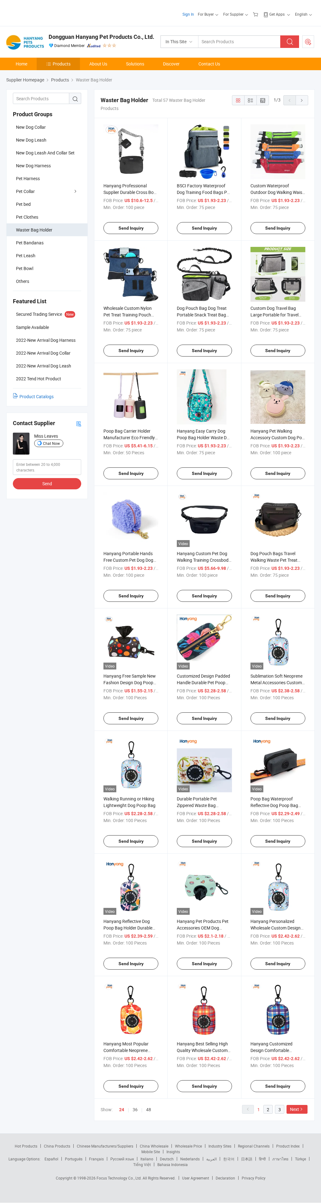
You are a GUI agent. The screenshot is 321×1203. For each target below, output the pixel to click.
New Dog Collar (31, 127)
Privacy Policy (254, 1177)
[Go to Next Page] (302, 100)
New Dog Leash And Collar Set (45, 153)
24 (121, 1109)
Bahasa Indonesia (172, 1164)
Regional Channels (254, 1145)
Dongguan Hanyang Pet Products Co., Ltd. (101, 37)
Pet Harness (28, 178)
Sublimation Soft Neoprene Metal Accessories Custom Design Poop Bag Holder (276, 682)
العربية (211, 1158)
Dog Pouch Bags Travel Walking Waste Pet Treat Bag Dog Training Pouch (273, 560)
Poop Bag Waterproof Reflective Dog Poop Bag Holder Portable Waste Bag (276, 805)
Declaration (225, 1177)
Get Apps (277, 14)
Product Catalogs (36, 396)
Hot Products (26, 1145)
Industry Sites (219, 1145)
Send (47, 484)
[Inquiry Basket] (256, 14)
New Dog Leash (31, 140)
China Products (57, 1145)
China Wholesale (154, 1145)
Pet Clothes (27, 217)
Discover (171, 64)
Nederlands (190, 1158)
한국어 (228, 1158)
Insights (173, 1151)
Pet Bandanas (30, 243)
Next (294, 1109)
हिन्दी (262, 1158)
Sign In (188, 14)
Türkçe (300, 1158)
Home (21, 64)
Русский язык (122, 1158)
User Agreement (195, 1177)
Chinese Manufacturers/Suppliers (105, 1145)
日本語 (246, 1158)
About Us (98, 64)
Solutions (135, 64)
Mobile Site (150, 1151)
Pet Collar (25, 191)
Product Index (288, 1145)
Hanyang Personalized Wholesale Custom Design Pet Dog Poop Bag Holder (275, 927)
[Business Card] (78, 423)
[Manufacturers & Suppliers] (46, 12)
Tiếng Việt (142, 1164)
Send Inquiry (131, 228)
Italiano (146, 1158)
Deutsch (167, 1158)
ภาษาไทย (280, 1158)
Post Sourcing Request (308, 41)
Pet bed (23, 204)
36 (135, 1109)
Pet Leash (25, 255)
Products (62, 64)
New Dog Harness (33, 166)
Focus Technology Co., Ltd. (120, 1177)
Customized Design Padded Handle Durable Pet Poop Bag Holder (203, 682)
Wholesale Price (188, 1145)
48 (148, 1109)
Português (73, 1158)
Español (51, 1158)
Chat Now (51, 443)
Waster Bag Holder (34, 230)
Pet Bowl (24, 268)
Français (96, 1158)
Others (22, 281)
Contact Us (209, 64)
